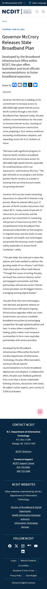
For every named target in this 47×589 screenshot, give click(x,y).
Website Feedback (28, 560)
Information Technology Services (26, 525)
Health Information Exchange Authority (26, 517)
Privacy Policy (16, 575)
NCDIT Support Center (23, 463)
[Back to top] (40, 412)
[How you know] (24, 3)
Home (4, 21)
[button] (35, 11)
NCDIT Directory (23, 451)
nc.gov (13, 560)
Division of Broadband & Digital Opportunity (26, 509)
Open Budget (31, 575)
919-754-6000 (23, 467)
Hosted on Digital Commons (23, 582)
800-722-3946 (23, 471)
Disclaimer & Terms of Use (23, 570)
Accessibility (23, 565)
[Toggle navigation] (43, 11)
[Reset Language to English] (30, 3)
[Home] (16, 9)
